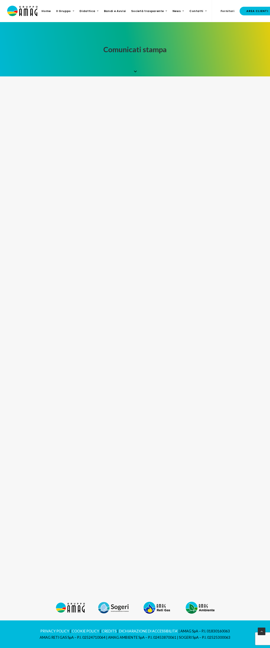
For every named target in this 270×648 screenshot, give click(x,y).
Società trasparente (147, 11)
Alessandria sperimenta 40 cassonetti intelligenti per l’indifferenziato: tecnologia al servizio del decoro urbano (128, 295)
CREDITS (109, 631)
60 (161, 576)
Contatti (196, 11)
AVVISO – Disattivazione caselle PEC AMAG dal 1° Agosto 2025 (84, 108)
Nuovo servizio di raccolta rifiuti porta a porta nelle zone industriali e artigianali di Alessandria (112, 153)
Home (46, 11)
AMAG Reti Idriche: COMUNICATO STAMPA (65, 538)
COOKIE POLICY (85, 631)
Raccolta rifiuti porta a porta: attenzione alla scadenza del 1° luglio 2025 (92, 199)
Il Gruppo (63, 11)
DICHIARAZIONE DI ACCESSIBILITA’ (148, 631)
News (177, 11)
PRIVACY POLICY (54, 631)
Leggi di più (32, 123)
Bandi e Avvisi (115, 11)
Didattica (87, 11)
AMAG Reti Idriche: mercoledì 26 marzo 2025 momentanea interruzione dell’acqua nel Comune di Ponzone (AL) (129, 493)
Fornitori (228, 11)
